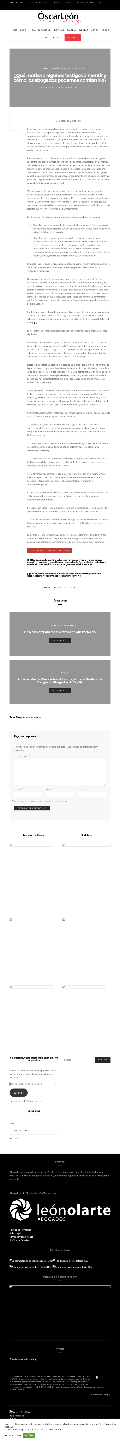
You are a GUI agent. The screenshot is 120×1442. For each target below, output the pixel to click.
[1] (35, 201)
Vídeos (105, 30)
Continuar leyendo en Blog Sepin (49, 550)
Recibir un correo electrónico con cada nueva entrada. (40, 802)
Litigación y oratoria (62, 2)
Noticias (59, 30)
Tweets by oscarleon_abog (23, 1359)
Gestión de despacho (37, 2)
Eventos (83, 30)
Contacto (56, 37)
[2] (35, 322)
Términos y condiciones (21, 1236)
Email (48, 789)
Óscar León (60, 600)
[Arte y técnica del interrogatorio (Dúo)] (73, 1266)
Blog (23, 30)
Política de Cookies (19, 1240)
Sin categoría (78, 68)
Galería (71, 30)
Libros (94, 30)
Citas (44, 37)
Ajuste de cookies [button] (12, 1435)
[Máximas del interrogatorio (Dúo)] (71, 1260)
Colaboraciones (42, 30)
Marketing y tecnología (90, 2)
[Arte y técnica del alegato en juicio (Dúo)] (31, 1266)
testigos (74, 587)
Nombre (18, 789)
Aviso (53, 626)
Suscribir (19, 1092)
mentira (46, 587)
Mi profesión (16, 2)
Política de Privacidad (20, 1229)
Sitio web (82, 789)
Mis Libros (73, 37)
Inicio (14, 30)
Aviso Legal (15, 1233)
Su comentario (21, 756)
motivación (60, 587)
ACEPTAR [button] (29, 1435)
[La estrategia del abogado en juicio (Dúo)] (31, 1260)
